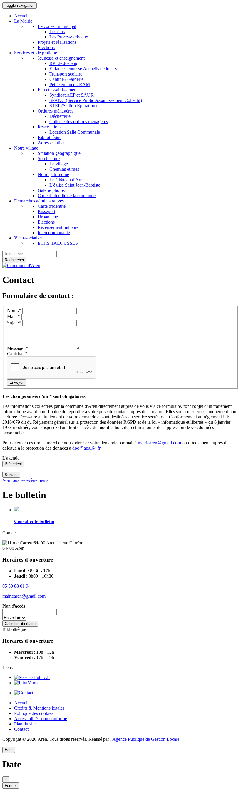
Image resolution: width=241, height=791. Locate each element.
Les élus (57, 31)
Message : (17, 348)
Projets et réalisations (57, 42)
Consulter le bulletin (34, 521)
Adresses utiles (51, 142)
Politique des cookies (33, 713)
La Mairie (24, 21)
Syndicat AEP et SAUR (71, 95)
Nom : (14, 310)
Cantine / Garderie (66, 79)
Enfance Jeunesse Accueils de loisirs (83, 68)
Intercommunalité (54, 232)
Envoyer (16, 382)
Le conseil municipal (57, 26)
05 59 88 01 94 (16, 586)
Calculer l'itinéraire (20, 623)
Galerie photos (51, 190)
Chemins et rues (64, 169)
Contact (21, 729)
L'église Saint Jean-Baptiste (74, 184)
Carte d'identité (52, 206)
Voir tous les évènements (25, 480)
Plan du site (25, 723)
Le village (58, 163)
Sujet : (14, 322)
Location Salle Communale (74, 132)
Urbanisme (48, 216)
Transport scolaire (65, 73)
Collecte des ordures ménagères (78, 121)
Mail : (13, 316)
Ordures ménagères (55, 110)
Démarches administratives (39, 200)
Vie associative (28, 237)
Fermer (11, 785)
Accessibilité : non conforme (40, 718)
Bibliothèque (49, 137)
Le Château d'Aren (67, 179)
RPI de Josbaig (63, 63)
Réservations (49, 126)
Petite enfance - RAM (69, 84)
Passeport (46, 211)
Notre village (26, 147)
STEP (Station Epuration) (73, 105)
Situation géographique (59, 153)
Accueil (21, 15)
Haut (9, 750)
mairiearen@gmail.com (159, 442)
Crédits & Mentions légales (39, 707)
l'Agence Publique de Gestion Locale (144, 739)
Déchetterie (60, 116)
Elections (46, 47)
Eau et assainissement (58, 89)
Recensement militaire (58, 227)
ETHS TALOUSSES (58, 243)
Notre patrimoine (53, 174)
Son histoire (49, 158)
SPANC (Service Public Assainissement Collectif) (95, 100)
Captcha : (17, 353)
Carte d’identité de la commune (67, 195)
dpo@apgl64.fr (86, 447)
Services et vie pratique (36, 52)
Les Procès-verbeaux (68, 36)
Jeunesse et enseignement (61, 58)
